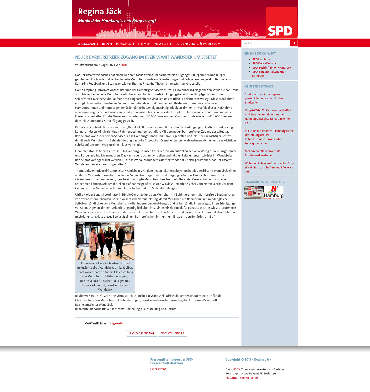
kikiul (124, 65)
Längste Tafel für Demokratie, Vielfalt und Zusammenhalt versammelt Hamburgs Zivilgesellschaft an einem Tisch (268, 117)
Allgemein (116, 323)
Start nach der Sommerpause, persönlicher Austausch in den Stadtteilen (264, 98)
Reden (107, 43)
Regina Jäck (100, 11)
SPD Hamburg (261, 59)
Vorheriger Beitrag (142, 333)
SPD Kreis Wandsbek (265, 63)
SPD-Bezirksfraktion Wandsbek (272, 68)
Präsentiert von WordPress (241, 378)
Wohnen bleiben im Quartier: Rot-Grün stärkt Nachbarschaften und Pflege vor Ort (269, 167)
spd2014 (236, 369)
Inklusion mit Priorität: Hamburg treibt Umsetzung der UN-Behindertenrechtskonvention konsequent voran (269, 137)
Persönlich (125, 43)
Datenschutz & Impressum (198, 43)
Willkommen (87, 43)
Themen (144, 43)
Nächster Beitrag (172, 333)
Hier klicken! (158, 369)
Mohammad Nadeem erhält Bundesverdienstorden (262, 153)
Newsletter (164, 43)
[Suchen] (294, 43)
